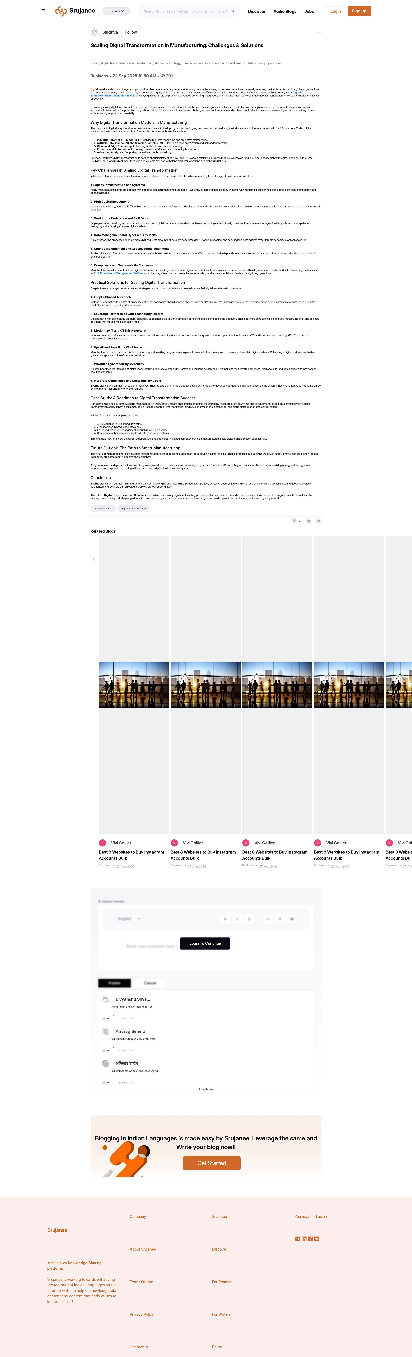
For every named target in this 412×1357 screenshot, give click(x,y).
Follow (131, 32)
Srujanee (57, 1230)
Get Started (211, 1163)
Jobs (309, 11)
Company (138, 1216)
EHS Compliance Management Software (119, 273)
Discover (257, 11)
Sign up (359, 10)
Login (335, 11)
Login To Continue (205, 943)
